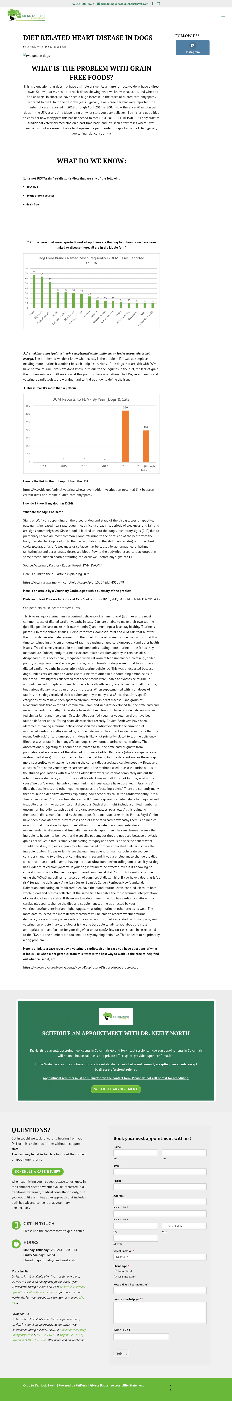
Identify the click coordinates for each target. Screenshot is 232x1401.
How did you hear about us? (131, 1284)
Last (164, 1158)
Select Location (123, 1251)
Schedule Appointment (116, 1089)
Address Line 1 (120, 1207)
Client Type (121, 1266)
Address (119, 1196)
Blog (64, 46)
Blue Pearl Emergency (43, 1292)
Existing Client (127, 1276)
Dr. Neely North (34, 46)
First (115, 1158)
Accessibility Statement (127, 1385)
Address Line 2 (120, 1219)
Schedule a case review (37, 1171)
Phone (118, 1180)
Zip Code (117, 1243)
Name (118, 1147)
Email (117, 1165)
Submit (121, 1353)
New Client (125, 1271)
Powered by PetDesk (73, 1385)
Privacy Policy (99, 1385)
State (164, 1231)
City (115, 1231)
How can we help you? (128, 1299)
